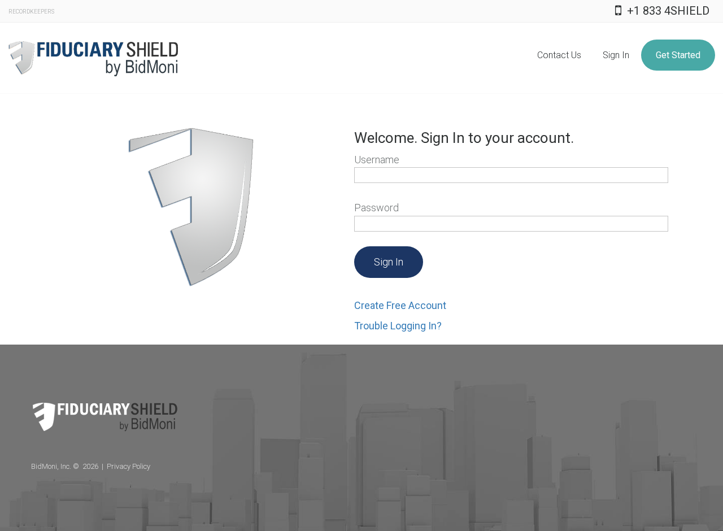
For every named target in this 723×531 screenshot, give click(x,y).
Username (396, 160)
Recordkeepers (31, 11)
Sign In (616, 55)
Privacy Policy (128, 466)
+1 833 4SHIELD (668, 11)
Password (395, 208)
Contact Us (559, 55)
